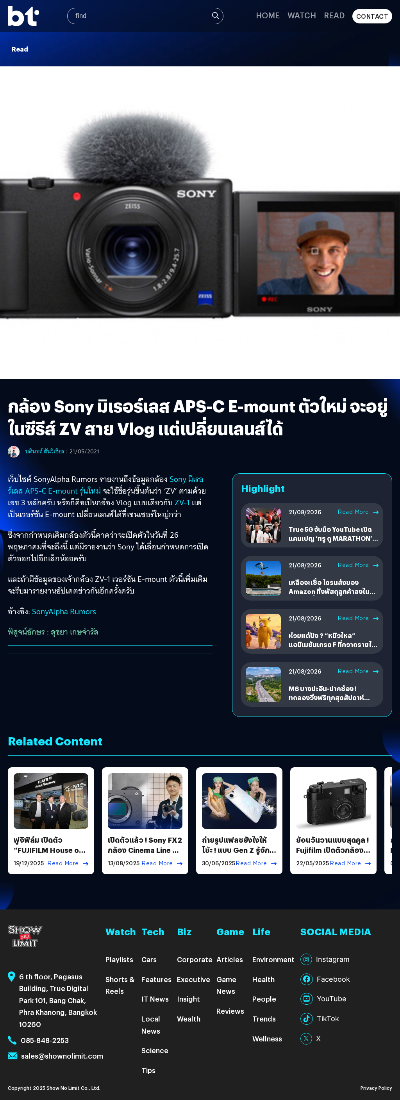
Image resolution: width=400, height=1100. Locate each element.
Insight (188, 999)
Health (263, 979)
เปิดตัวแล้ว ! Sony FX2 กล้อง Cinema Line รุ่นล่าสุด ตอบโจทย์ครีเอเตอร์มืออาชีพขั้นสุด (145, 854)
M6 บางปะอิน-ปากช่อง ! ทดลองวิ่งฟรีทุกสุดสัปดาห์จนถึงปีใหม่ (326, 697)
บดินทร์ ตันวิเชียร (44, 451)
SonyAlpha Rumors (64, 611)
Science (154, 1050)
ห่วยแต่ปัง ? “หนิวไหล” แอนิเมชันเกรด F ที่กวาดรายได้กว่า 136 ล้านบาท (332, 644)
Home (268, 15)
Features (156, 979)
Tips (148, 1070)
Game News (226, 985)
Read (334, 15)
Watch (302, 15)
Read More (353, 512)
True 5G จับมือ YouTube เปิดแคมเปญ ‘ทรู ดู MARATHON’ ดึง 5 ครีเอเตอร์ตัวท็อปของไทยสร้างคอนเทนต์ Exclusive (333, 542)
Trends (264, 1018)
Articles (229, 959)
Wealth (188, 1018)
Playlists (119, 959)
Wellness (267, 1038)
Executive (193, 979)
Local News (150, 1025)
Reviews (230, 1011)
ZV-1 (182, 502)
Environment (273, 959)
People (264, 999)
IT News (155, 999)
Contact (372, 16)
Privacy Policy (376, 1087)
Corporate (194, 959)
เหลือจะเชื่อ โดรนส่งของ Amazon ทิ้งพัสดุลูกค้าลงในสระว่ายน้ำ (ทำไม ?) (329, 591)
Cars (149, 959)
